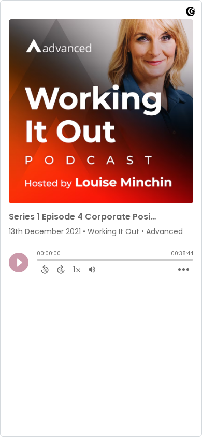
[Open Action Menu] (183, 270)
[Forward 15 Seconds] (61, 269)
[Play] (18, 262)
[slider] (39, 261)
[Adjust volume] (91, 269)
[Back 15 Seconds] (45, 269)
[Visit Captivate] (190, 13)
